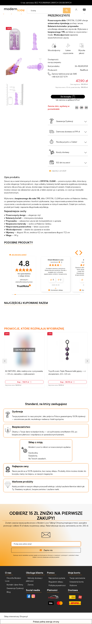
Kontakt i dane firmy (14, 584)
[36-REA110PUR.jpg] (15, 39)
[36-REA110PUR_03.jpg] (35, 67)
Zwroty (30, 584)
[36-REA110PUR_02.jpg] (15, 67)
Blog (8, 592)
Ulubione (73, 585)
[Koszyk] (85, 9)
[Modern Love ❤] (14, 9)
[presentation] (4, 361)
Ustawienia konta (76, 582)
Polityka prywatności (57, 585)
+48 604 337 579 (60, 77)
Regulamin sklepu (55, 582)
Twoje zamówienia (77, 578)
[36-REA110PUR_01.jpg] (35, 39)
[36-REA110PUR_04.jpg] (15, 95)
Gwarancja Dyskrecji (14, 588)
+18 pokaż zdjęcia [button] (24, 350)
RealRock (84, 70)
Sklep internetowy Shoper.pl (16, 616)
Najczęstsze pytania (56, 578)
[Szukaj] (72, 6)
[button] (77, 252)
